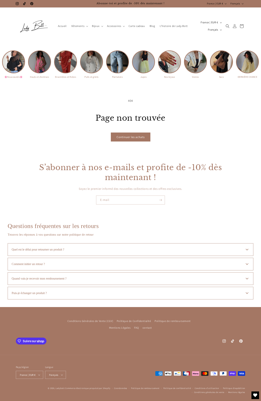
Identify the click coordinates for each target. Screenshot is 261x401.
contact (147, 327)
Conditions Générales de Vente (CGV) (90, 321)
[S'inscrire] (160, 200)
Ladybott (60, 388)
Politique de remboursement (173, 321)
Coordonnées (120, 388)
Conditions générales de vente (209, 392)
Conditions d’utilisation (207, 388)
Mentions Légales (120, 327)
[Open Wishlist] (255, 395)
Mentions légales (236, 392)
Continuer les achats (131, 137)
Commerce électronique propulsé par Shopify (87, 388)
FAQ (136, 327)
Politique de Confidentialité (134, 321)
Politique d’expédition (234, 388)
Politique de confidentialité (177, 388)
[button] (79, 26)
